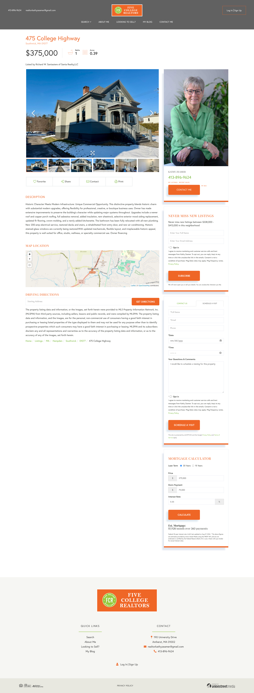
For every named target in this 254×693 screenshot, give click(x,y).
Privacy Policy (173, 264)
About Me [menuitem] (90, 642)
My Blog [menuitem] (147, 21)
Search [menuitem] (85, 21)
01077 (83, 341)
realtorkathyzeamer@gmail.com (41, 10)
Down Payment (175, 485)
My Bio (204, 186)
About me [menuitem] (103, 21)
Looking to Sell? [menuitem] (126, 21)
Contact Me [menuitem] (166, 21)
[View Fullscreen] (29, 265)
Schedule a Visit (210, 303)
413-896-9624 (14, 10)
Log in (230, 10)
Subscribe (184, 275)
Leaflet (133, 285)
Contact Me (184, 189)
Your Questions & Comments (181, 359)
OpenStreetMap (144, 285)
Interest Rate (174, 496)
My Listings (173, 182)
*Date (171, 335)
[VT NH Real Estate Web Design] (221, 685)
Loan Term (173, 465)
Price (170, 473)
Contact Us (182, 303)
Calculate (184, 514)
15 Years (198, 465)
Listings (39, 341)
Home (28, 341)
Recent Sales (184, 182)
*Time (171, 347)
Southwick (71, 341)
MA (47, 341)
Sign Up (238, 10)
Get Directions (145, 301)
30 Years (187, 465)
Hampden (57, 341)
